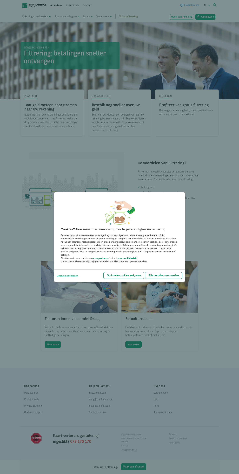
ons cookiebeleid (127, 258)
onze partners (100, 258)
